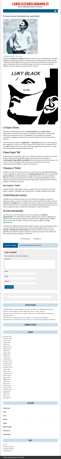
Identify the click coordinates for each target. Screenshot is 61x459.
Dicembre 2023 (7, 361)
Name (6, 271)
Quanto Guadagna (7, 427)
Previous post (26, 239)
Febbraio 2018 (7, 385)
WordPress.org (7, 451)
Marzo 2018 (6, 383)
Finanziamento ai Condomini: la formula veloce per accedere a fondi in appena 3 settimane (29, 319)
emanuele (11, 56)
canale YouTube (16, 220)
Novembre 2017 (7, 390)
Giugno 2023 (6, 371)
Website (7, 281)
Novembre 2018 (7, 373)
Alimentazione (6, 408)
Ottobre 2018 (7, 375)
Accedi (5, 444)
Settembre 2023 (7, 367)
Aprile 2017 (6, 394)
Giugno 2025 (6, 342)
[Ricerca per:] (28, 297)
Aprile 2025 (6, 344)
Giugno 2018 (6, 377)
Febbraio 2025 (7, 346)
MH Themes (22, 457)
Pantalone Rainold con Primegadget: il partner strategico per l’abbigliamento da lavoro (28, 309)
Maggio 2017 (6, 392)
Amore (4, 412)
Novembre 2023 (7, 363)
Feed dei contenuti (8, 447)
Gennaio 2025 (7, 349)
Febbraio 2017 (7, 398)
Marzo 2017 (6, 396)
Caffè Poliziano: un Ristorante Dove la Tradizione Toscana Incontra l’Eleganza (25, 317)
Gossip (4, 416)
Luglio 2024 (6, 351)
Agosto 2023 (6, 369)
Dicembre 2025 (7, 336)
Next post (36, 239)
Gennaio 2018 (7, 388)
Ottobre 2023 (7, 365)
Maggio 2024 (6, 355)
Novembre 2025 (7, 338)
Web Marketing (6, 434)
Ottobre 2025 (7, 340)
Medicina (5, 419)
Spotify (41, 220)
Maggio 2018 (6, 379)
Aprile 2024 (6, 357)
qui (23, 191)
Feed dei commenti (8, 449)
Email (6, 276)
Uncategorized (6, 431)
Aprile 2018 (6, 381)
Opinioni (5, 423)
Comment (7, 259)
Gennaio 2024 (7, 359)
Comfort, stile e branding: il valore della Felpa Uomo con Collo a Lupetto (24, 311)
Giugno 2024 (6, 353)
